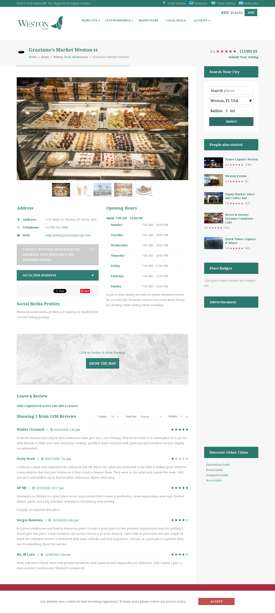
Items (45, 57)
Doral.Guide (214, 470)
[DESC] (181, 416)
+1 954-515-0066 (56, 227)
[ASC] (187, 416)
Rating (145, 416)
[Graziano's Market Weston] (62, 192)
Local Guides (177, 3)
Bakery (58, 57)
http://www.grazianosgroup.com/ (67, 235)
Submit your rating (243, 57)
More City (89, 20)
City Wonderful (118, 20)
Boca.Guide (214, 480)
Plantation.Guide (218, 464)
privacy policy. (176, 601)
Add (251, 12)
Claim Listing (226, 3)
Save (86, 290)
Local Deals (176, 20)
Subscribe (251, 3)
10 (112, 416)
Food (67, 57)
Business (201, 3)
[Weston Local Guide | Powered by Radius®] (40, 28)
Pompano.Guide (217, 475)
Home (33, 57)
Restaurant (80, 57)
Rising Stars (148, 20)
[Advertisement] (231, 372)
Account (200, 20)
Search (217, 90)
